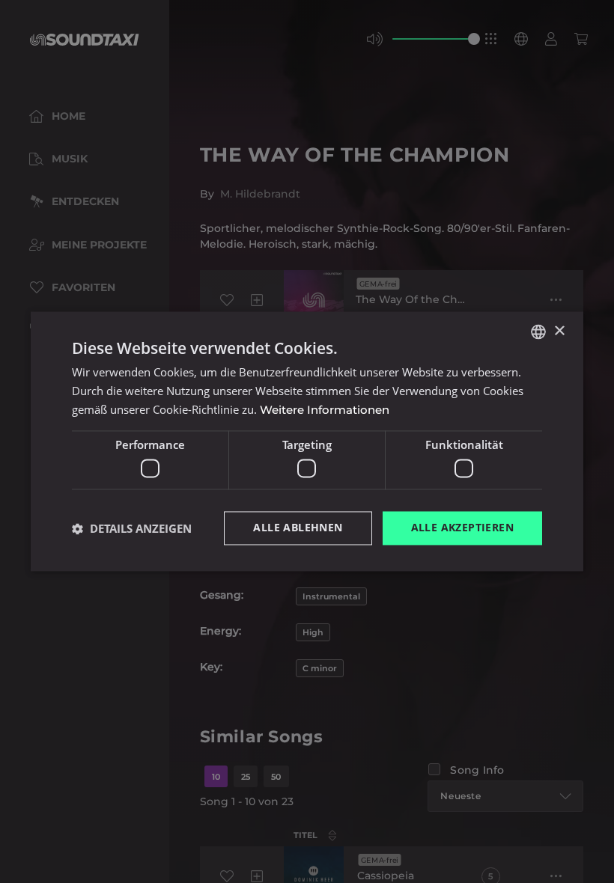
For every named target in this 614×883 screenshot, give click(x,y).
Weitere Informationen (324, 410)
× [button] (559, 331)
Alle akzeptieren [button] (462, 528)
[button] (132, 528)
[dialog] (307, 441)
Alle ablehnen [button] (297, 528)
